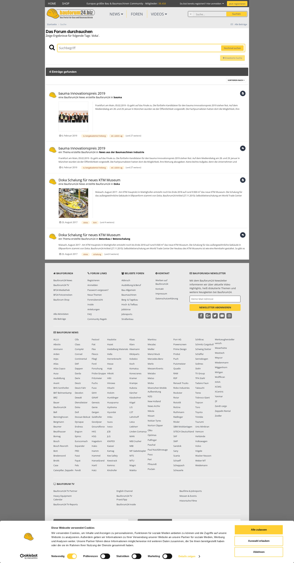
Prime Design (180, 349)
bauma (118, 97)
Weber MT (200, 460)
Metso (151, 378)
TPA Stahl (200, 378)
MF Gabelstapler (137, 450)
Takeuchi (199, 387)
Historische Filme (188, 500)
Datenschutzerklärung (167, 298)
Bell (55, 412)
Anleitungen (93, 309)
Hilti (109, 378)
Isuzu (110, 421)
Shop (65, 3)
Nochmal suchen (232, 48)
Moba (151, 383)
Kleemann (134, 349)
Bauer (56, 402)
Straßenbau (127, 319)
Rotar (176, 397)
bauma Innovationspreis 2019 (82, 93)
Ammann (58, 349)
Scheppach (178, 465)
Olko (150, 430)
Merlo (151, 363)
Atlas (55, 363)
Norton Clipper (155, 425)
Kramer (133, 378)
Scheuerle (178, 470)
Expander (80, 445)
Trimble (199, 416)
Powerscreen (179, 344)
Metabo (152, 373)
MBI (131, 445)
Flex (94, 349)
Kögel (132, 402)
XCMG (218, 386)
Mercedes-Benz (155, 358)
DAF (77, 363)
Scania (176, 455)
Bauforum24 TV (61, 285)
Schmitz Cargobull (204, 344)
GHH (94, 392)
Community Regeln (97, 319)
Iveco (110, 426)
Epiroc (78, 436)
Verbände (200, 436)
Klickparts (134, 354)
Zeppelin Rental (223, 410)
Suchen (236, 13)
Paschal (151, 444)
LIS (131, 407)
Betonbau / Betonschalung (114, 238)
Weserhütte (221, 347)
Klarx (132, 344)
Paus (150, 454)
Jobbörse (125, 309)
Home (52, 3)
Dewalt (78, 397)
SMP (175, 441)
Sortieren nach (235, 80)
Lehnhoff (134, 416)
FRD (77, 450)
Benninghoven (60, 416)
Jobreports (126, 314)
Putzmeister (179, 363)
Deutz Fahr (80, 387)
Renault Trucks (180, 383)
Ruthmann (178, 412)
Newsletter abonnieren (215, 307)
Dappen (79, 368)
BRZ (55, 397)
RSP (175, 378)
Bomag (57, 436)
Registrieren (93, 280)
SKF (175, 436)
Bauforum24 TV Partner (65, 490)
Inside (90, 304)
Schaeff (177, 460)
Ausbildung (59, 378)
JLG (108, 436)
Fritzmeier (97, 378)
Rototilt (177, 402)
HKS (94, 431)
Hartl (94, 465)
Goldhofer (97, 416)
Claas (77, 344)
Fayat (77, 460)
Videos (158, 13)
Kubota (133, 387)
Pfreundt (152, 464)
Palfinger (152, 440)
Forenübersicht (95, 299)
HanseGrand (98, 460)
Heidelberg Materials (117, 349)
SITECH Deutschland (183, 431)
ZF (216, 401)
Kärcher (133, 392)
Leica (132, 421)
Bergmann (58, 421)
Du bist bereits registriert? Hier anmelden (201, 3)
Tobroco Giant (202, 397)
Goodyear (97, 421)
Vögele (198, 450)
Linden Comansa (137, 431)
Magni (132, 465)
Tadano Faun (202, 383)
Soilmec (199, 363)
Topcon (199, 402)
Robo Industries (181, 387)
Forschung (97, 368)
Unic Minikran (202, 426)
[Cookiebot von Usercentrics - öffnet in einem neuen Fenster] (29, 556)
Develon (79, 392)
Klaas (132, 339)
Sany (175, 450)
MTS (131, 455)
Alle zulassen (259, 529)
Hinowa (111, 383)
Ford (94, 363)
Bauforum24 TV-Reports (65, 504)
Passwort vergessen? (98, 290)
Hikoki (110, 373)
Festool (95, 339)
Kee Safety (112, 455)
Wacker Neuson (203, 455)
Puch (175, 358)
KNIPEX (111, 441)
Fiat (93, 344)
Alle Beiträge (59, 318)
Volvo (198, 445)
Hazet (110, 344)
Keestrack (112, 460)
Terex (198, 392)
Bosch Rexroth (60, 445)
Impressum (161, 293)
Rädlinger (178, 416)
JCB (108, 431)
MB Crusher (135, 441)
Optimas (152, 435)
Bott (55, 450)
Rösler (176, 421)
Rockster (177, 392)
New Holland (154, 401)
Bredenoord (59, 455)
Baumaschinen (128, 294)
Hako (94, 445)
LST (131, 412)
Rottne (176, 407)
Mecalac (152, 344)
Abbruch (125, 280)
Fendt (78, 470)
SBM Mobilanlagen (182, 426)
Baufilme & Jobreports (190, 490)
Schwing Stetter (203, 349)
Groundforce (98, 426)
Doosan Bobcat (82, 416)
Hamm (95, 450)
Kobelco (133, 358)
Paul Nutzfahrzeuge (158, 449)
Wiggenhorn (221, 367)
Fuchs (95, 383)
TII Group (200, 373)
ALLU (56, 339)
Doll (77, 412)
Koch (132, 363)
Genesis (96, 402)
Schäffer (199, 354)
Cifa (77, 339)
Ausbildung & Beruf (131, 285)
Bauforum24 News (62, 280)
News (115, 13)
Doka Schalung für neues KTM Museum (89, 180)
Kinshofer (112, 470)
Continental (81, 358)
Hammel (96, 455)
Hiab (109, 368)
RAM (175, 373)
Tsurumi (199, 421)
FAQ (89, 314)
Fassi (77, 455)
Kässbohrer (135, 397)
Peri (150, 459)
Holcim (110, 392)
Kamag (110, 450)
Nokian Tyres (154, 420)
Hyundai (111, 412)
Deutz (78, 383)
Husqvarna (112, 402)
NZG (150, 396)
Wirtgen (219, 372)
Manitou (152, 339)
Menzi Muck (154, 354)
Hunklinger (112, 397)
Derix (77, 378)
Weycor (219, 357)
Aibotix (57, 344)
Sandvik (177, 445)
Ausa (55, 373)
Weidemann (201, 465)
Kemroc (111, 465)
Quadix (177, 368)
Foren (137, 13)
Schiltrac (199, 339)
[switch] (105, 556)
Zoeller (218, 415)
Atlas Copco (59, 368)
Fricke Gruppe (99, 373)
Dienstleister (81, 402)
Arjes (55, 358)
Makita (132, 470)
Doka (117, 184)
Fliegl (94, 358)
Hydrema (112, 407)
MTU (131, 460)
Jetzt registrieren (237, 3)
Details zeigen (186, 556)
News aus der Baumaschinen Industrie (121, 152)
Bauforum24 (59, 407)
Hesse (110, 363)
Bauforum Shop (61, 299)
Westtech (219, 352)
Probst (176, 354)
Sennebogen (201, 358)
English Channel (125, 490)
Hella (109, 354)
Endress (79, 426)
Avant (56, 383)
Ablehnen (259, 551)
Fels (77, 465)
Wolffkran (220, 377)
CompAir (79, 349)
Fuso (94, 387)
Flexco (95, 354)
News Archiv (154, 406)
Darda (78, 373)
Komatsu (134, 368)
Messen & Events (188, 495)
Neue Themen (94, 294)
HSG (94, 436)
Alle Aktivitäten (61, 313)
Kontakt (160, 288)
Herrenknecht (114, 358)
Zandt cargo (221, 406)
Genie (94, 407)
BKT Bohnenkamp (62, 392)
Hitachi (110, 387)
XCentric (219, 391)
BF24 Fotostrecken (62, 294)
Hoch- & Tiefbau (129, 304)
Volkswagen (201, 441)
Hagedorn (97, 441)
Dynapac (79, 421)
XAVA (217, 381)
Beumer (57, 426)
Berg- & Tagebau (129, 299)
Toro (197, 407)
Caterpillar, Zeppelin (63, 470)
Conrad (78, 354)
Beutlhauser (59, 431)
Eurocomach (81, 441)
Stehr (198, 368)
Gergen (95, 412)
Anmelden (92, 285)
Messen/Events (155, 368)
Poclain (151, 469)
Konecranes (135, 373)
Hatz (94, 470)
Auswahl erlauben (259, 540)
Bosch (56, 441)
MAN (132, 436)
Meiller (151, 349)
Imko (109, 416)
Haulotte (111, 339)
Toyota (198, 412)
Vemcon (199, 431)
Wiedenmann (221, 362)
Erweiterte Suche (233, 57)
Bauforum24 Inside (126, 504)
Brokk (56, 460)
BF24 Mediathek (61, 290)
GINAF (95, 397)
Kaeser (110, 445)
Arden (56, 354)
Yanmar (219, 396)
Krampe (133, 383)
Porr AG (177, 339)
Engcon (78, 431)
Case (55, 465)
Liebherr (133, 426)
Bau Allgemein (128, 290)
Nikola (151, 410)
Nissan (151, 415)
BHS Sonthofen (61, 387)
